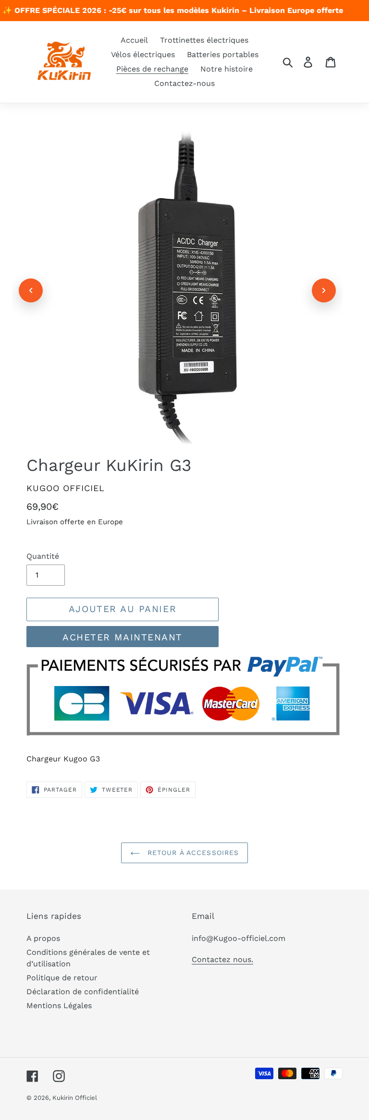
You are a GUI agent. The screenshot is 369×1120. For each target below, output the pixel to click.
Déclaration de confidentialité (82, 991)
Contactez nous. (222, 959)
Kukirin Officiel (74, 1097)
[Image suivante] (324, 290)
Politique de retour (62, 977)
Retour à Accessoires (192, 852)
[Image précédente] (31, 290)
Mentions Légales (59, 1005)
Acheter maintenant (122, 637)
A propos (43, 938)
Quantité (42, 556)
